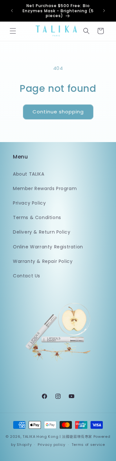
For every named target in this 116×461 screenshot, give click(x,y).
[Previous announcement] (12, 11)
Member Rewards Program (45, 188)
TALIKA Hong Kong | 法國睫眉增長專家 (57, 436)
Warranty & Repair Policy (42, 261)
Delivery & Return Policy (41, 232)
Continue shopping (58, 111)
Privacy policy (51, 444)
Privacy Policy (29, 203)
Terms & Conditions (37, 217)
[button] (13, 31)
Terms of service (88, 444)
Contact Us (26, 276)
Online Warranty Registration (48, 247)
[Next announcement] (104, 11)
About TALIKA (28, 174)
